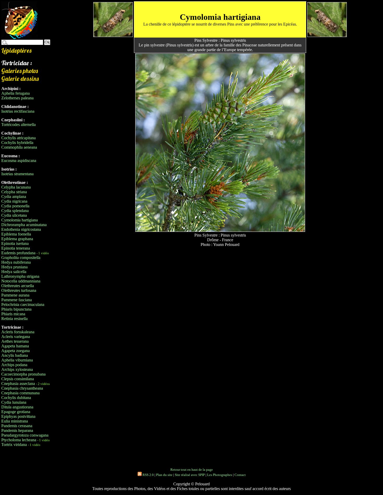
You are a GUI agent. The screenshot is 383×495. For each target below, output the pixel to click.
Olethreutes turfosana (18, 290)
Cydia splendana (15, 210)
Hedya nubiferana (16, 262)
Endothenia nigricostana (21, 229)
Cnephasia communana (20, 393)
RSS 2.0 (148, 475)
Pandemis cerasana (16, 426)
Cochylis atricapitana (18, 138)
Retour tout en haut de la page (191, 470)
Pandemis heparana (17, 430)
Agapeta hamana (15, 346)
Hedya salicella (13, 271)
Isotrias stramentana (17, 174)
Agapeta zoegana (15, 350)
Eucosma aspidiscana (18, 160)
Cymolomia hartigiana (19, 220)
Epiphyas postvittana (18, 416)
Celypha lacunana (16, 187)
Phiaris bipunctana (16, 309)
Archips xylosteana (17, 369)
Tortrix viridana (14, 444)
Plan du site (164, 475)
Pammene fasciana (16, 300)
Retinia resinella (14, 318)
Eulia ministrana (14, 421)
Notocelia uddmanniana (20, 281)
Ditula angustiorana (17, 407)
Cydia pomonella (15, 206)
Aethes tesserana (15, 341)
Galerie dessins (20, 78)
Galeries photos (19, 71)
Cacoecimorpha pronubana (23, 374)
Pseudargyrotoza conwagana (24, 435)
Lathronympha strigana (20, 276)
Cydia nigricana (14, 201)
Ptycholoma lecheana (18, 440)
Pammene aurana (15, 295)
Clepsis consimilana (17, 379)
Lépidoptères (16, 50)
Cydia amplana (13, 196)
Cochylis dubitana (16, 397)
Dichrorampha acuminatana (24, 224)
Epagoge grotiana (15, 411)
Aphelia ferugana (15, 93)
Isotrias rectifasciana (17, 111)
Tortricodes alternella (18, 124)
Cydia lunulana (13, 402)
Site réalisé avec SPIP (190, 475)
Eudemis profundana (18, 253)
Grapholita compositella (20, 257)
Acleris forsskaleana (17, 332)
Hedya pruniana (14, 267)
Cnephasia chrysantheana (22, 388)
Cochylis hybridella (17, 142)
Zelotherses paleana (17, 98)
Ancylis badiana (14, 355)
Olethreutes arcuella (17, 285)
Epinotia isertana (15, 243)
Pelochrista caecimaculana (22, 304)
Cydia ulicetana (14, 215)
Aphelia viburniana (17, 360)
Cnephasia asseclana (18, 383)
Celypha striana (14, 192)
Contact (240, 475)
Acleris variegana (15, 336)
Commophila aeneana (19, 147)
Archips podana (14, 365)
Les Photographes (219, 475)
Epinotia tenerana (15, 248)
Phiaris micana (13, 314)
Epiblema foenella (16, 234)
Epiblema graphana (17, 239)
